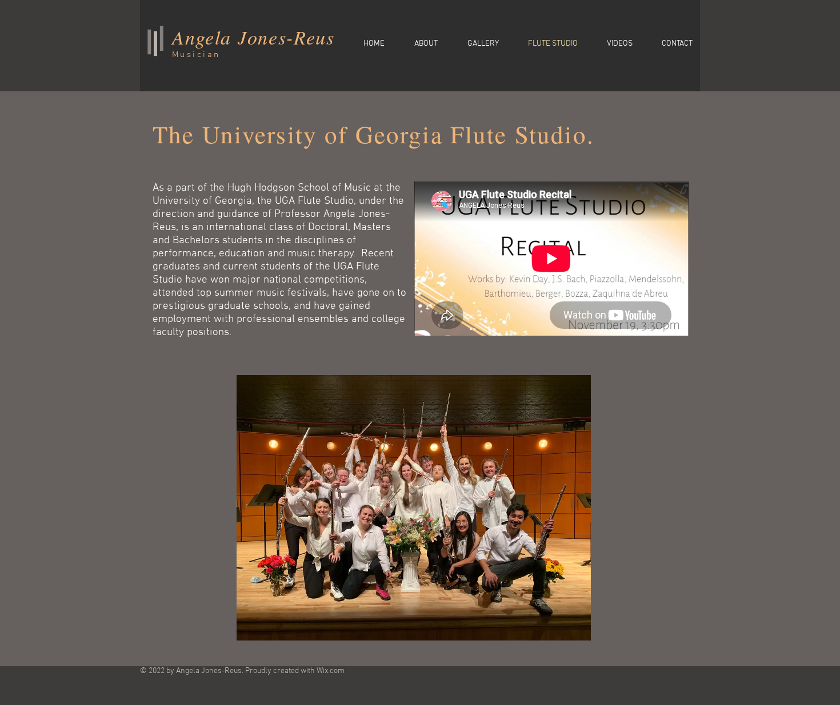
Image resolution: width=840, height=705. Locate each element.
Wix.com (331, 671)
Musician (196, 55)
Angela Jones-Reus (253, 37)
